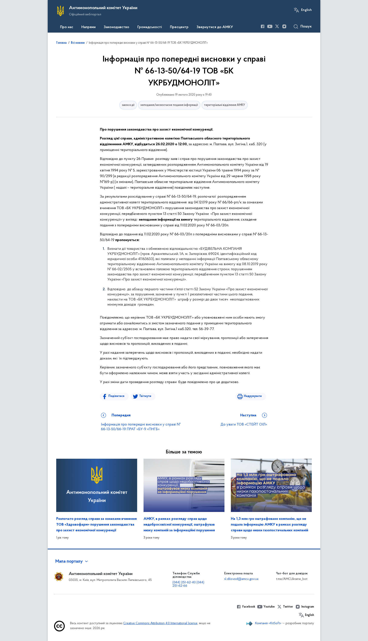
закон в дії (128, 105)
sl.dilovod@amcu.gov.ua (241, 579)
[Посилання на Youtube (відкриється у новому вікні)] (269, 26)
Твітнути (145, 396)
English (306, 10)
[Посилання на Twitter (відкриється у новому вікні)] (277, 26)
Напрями (88, 27)
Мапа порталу (69, 561)
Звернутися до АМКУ (215, 27)
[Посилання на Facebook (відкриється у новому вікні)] (262, 26)
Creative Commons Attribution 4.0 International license (160, 623)
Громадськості (149, 27)
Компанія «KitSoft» (268, 623)
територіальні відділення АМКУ (224, 105)
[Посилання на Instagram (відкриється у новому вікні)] (284, 26)
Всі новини (78, 43)
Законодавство (116, 27)
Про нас (66, 27)
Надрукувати (253, 396)
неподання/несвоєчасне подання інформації (169, 105)
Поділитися (116, 396)
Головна (61, 43)
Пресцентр (179, 27)
